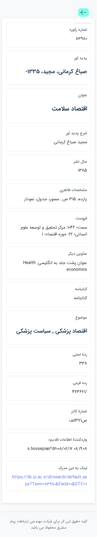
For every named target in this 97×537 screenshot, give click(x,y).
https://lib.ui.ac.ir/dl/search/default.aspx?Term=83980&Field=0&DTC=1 (49, 481)
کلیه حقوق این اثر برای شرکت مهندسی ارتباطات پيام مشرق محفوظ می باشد (48, 524)
